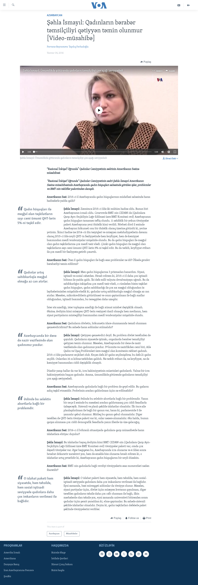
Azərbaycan (54, 15)
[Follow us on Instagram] (109, 554)
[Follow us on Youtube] (117, 554)
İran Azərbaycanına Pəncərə (19, 570)
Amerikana (10, 558)
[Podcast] (139, 554)
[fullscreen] (175, 152)
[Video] (188, 5)
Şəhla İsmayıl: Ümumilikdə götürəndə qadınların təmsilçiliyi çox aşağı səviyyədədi (73, 70)
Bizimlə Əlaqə (58, 552)
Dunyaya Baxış (11, 564)
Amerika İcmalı (12, 552)
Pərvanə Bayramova (57, 47)
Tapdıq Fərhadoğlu (78, 47)
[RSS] (131, 554)
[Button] (145, 62)
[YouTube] (179, 5)
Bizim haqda (57, 570)
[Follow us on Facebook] (102, 554)
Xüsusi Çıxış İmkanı (62, 564)
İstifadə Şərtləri (59, 558)
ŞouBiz (7, 576)
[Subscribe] (146, 554)
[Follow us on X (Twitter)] (124, 554)
